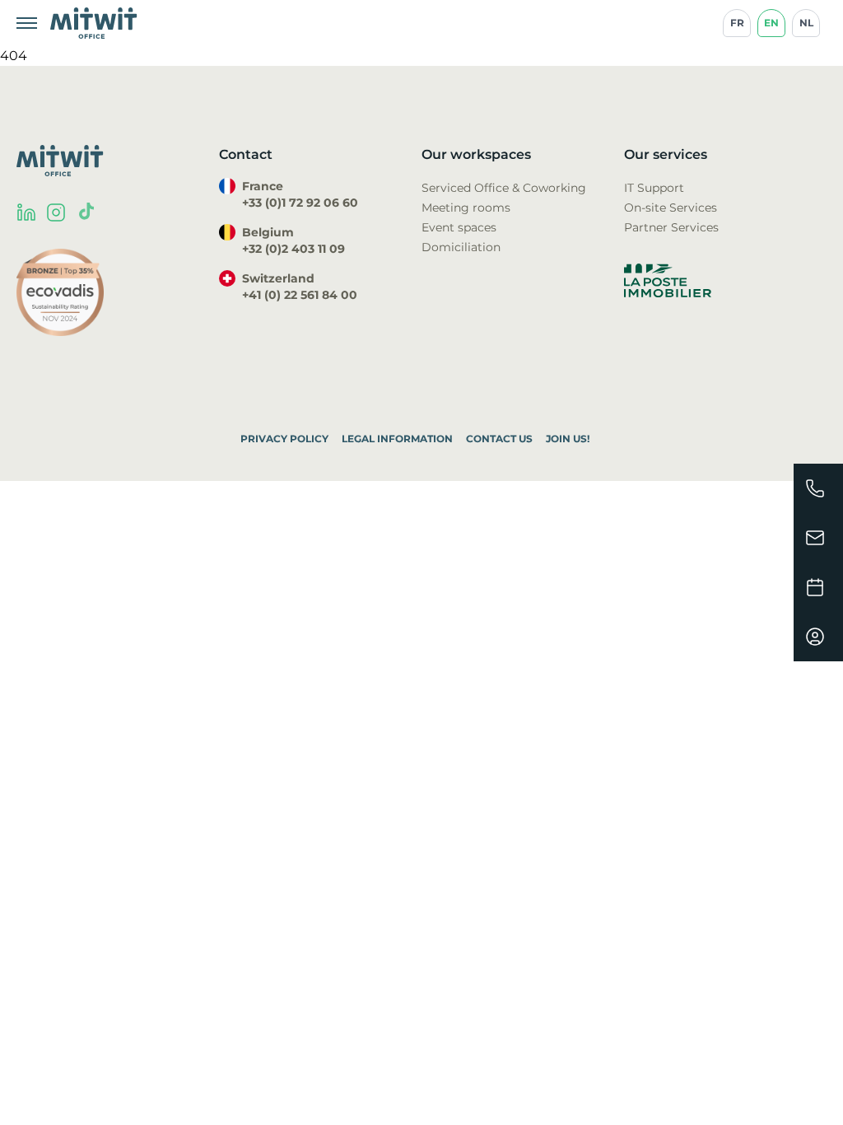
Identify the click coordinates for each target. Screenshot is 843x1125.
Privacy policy (284, 438)
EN (771, 22)
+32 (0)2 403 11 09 (293, 248)
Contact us (499, 438)
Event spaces (459, 227)
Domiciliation (461, 247)
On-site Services (670, 207)
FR (737, 22)
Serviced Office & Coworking (504, 187)
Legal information (397, 438)
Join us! (567, 438)
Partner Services (671, 227)
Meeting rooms (466, 207)
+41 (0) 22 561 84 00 (299, 294)
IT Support (654, 187)
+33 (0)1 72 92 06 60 (300, 202)
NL (806, 22)
